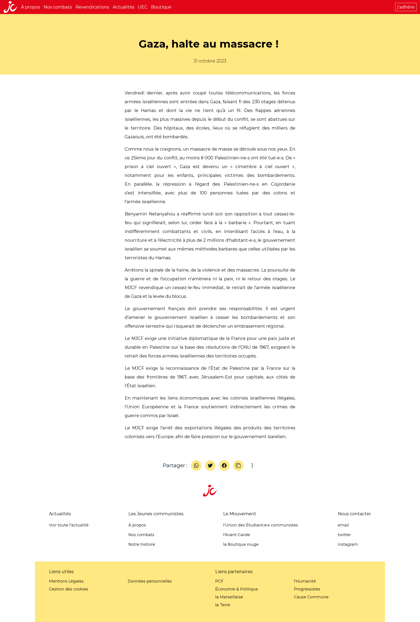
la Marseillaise (229, 597)
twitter (344, 534)
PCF (219, 581)
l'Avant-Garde (236, 534)
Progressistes (307, 589)
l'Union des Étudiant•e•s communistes (260, 525)
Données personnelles (150, 581)
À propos (30, 7)
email (343, 525)
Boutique (161, 7)
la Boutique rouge (241, 544)
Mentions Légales (66, 581)
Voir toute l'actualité (69, 525)
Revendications (92, 7)
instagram (348, 544)
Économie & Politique (236, 589)
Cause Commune (311, 597)
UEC (142, 7)
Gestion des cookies (68, 589)
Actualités (124, 7)
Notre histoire (141, 544)
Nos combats (58, 7)
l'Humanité (305, 581)
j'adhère (406, 7)
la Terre (222, 604)
